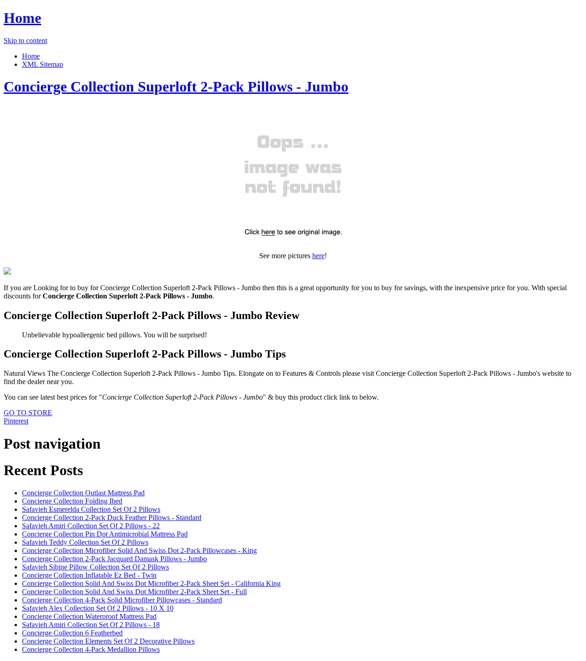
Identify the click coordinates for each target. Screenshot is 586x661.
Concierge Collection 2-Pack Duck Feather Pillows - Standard (111, 517)
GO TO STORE (28, 413)
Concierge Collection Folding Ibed (72, 501)
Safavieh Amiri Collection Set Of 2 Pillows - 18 (91, 624)
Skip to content (25, 40)
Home (22, 18)
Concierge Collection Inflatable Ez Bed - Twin (89, 575)
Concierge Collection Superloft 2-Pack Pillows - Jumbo (176, 86)
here (318, 256)
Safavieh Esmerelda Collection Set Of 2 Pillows (91, 509)
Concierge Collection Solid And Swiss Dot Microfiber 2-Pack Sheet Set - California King (151, 583)
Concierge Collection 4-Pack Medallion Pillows (91, 649)
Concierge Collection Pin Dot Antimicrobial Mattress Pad (105, 534)
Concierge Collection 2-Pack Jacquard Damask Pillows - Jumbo (114, 559)
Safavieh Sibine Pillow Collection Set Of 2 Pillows (95, 567)
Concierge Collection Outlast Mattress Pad (83, 493)
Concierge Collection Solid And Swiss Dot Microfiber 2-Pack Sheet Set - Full (134, 592)
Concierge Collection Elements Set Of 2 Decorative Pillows (108, 641)
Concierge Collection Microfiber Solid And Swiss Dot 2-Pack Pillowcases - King (139, 550)
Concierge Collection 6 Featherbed (72, 633)
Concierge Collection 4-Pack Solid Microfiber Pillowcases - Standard (122, 600)
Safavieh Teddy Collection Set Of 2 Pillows (85, 542)
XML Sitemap (42, 64)
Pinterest (16, 421)
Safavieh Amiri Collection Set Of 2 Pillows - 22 (91, 526)
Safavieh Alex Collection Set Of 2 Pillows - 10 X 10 (98, 608)
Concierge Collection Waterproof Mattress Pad (89, 616)
